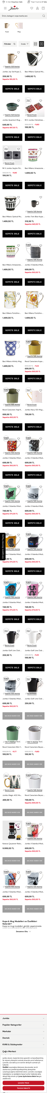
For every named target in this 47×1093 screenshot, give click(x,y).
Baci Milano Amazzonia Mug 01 (35, 168)
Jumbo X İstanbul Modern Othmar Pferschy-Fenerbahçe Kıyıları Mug (35, 458)
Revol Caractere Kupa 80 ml (35, 361)
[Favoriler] (31, 8)
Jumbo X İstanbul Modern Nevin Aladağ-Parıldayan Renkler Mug (12, 892)
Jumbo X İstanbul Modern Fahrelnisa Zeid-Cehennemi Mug (12, 458)
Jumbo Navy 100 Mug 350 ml (35, 410)
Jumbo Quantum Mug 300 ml (12, 120)
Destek (6, 1038)
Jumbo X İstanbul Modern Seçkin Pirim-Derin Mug (35, 265)
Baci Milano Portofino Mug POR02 (12, 313)
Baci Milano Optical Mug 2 (12, 216)
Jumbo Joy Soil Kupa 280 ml (12, 72)
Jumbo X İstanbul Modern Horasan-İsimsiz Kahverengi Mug (12, 554)
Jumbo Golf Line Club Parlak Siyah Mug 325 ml (35, 699)
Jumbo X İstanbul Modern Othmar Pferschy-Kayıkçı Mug (35, 892)
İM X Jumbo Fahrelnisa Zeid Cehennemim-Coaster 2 (35, 120)
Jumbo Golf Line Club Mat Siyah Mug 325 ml (12, 650)
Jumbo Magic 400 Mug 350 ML (12, 795)
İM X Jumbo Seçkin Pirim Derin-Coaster (12, 168)
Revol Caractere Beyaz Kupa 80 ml (35, 747)
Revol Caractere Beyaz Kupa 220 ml (35, 795)
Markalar (7, 1031)
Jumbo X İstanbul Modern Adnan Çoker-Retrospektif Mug (35, 554)
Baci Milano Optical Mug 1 (35, 72)
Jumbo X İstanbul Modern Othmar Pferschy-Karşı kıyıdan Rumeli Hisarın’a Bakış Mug (35, 506)
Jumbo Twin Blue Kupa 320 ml (35, 216)
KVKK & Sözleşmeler (12, 1044)
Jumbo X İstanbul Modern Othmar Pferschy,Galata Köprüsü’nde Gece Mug (12, 699)
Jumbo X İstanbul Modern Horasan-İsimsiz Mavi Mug (12, 602)
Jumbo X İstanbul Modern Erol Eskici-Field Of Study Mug (35, 843)
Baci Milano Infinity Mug (12, 361)
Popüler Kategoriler (12, 1024)
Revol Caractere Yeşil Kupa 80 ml (12, 410)
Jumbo (6, 1018)
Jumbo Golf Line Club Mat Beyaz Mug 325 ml (35, 650)
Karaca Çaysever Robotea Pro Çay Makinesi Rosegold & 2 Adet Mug (12, 843)
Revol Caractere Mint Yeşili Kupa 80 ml (12, 747)
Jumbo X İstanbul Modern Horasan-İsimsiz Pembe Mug (35, 602)
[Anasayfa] (13, 8)
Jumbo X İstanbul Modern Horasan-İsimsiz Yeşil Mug (12, 506)
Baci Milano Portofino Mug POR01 (35, 313)
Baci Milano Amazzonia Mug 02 (12, 265)
